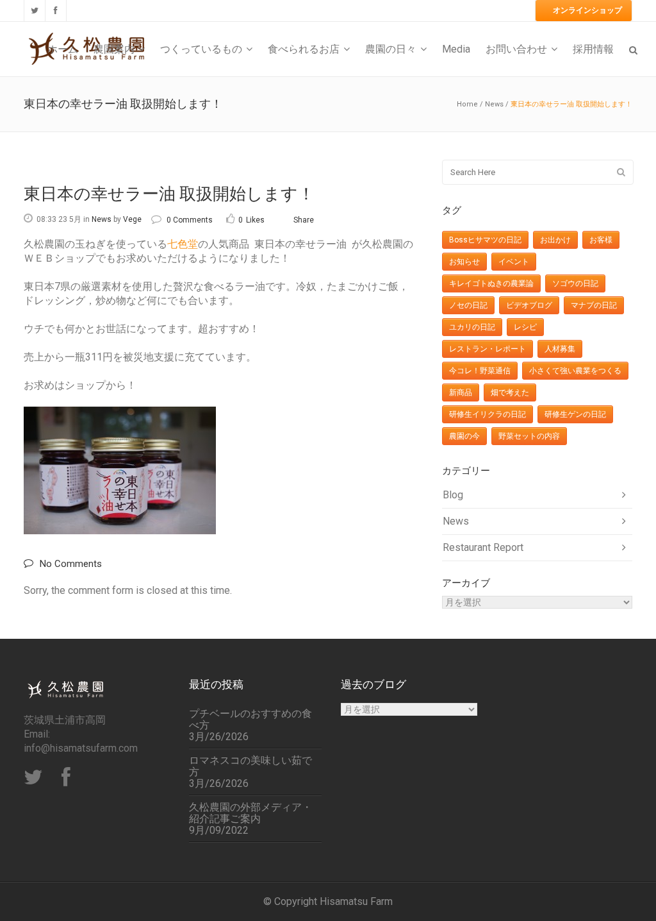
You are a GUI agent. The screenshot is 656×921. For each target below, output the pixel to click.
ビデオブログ (529, 305)
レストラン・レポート (487, 348)
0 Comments (190, 219)
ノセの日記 (468, 305)
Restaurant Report (483, 547)
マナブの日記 (594, 305)
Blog (453, 495)
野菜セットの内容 (529, 436)
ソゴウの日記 (575, 283)
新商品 (460, 392)
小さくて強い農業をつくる (575, 370)
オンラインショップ (587, 10)
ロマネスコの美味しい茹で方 (250, 766)
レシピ (525, 327)
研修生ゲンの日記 (575, 414)
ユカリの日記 (472, 327)
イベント (513, 261)
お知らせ (464, 261)
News (494, 104)
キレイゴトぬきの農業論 (491, 283)
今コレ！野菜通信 (480, 370)
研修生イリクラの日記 (487, 414)
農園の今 (464, 436)
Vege (132, 219)
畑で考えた (510, 392)
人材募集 (560, 348)
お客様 (600, 239)
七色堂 (182, 244)
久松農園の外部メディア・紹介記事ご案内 (250, 813)
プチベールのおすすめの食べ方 (250, 719)
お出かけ (555, 239)
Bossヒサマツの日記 (485, 239)
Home (467, 104)
